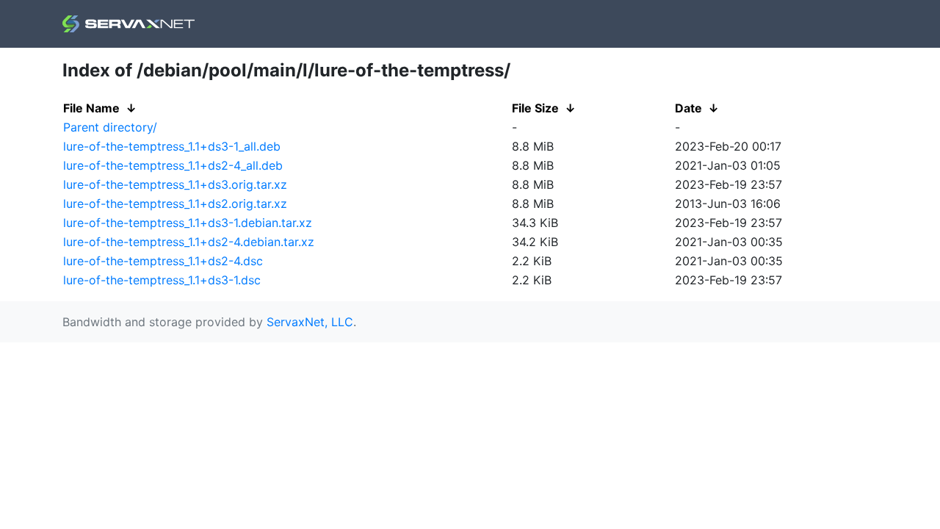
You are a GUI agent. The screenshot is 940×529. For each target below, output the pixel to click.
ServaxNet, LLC (310, 321)
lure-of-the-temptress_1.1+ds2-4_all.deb (173, 165)
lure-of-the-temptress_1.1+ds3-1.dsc (162, 280)
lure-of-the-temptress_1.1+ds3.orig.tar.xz (175, 184)
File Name (91, 108)
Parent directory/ (110, 127)
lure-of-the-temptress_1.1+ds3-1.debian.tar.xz (187, 222)
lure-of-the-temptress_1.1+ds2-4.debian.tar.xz (188, 241)
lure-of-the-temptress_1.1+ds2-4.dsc (163, 260)
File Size (535, 108)
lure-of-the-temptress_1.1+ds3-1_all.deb (172, 146)
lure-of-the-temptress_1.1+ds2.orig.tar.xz (175, 203)
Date (688, 108)
